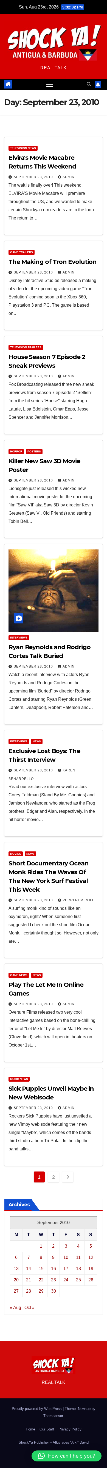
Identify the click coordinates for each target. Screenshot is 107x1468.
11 (78, 1257)
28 (28, 1291)
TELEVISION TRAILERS (25, 347)
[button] (89, 84)
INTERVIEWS (18, 637)
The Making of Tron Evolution (53, 262)
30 (53, 1291)
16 (53, 1268)
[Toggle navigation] (50, 85)
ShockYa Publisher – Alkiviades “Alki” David (54, 1442)
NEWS (37, 741)
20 (16, 1280)
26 (90, 1280)
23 (53, 1280)
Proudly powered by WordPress (37, 1409)
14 (28, 1268)
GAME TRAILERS (21, 252)
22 (41, 1280)
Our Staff (47, 1429)
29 (41, 1291)
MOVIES (15, 853)
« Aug (15, 1307)
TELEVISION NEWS (23, 148)
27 (16, 1291)
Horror (16, 451)
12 (90, 1257)
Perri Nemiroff (78, 900)
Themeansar (53, 1416)
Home (30, 1429)
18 (78, 1268)
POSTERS (34, 451)
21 (28, 1280)
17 (65, 1268)
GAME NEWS (18, 975)
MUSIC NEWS (19, 1079)
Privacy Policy (69, 1429)
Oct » (29, 1307)
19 (90, 1268)
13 (16, 1268)
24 (65, 1280)
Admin (69, 177)
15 (41, 1268)
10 (65, 1257)
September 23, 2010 (34, 177)
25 (78, 1280)
